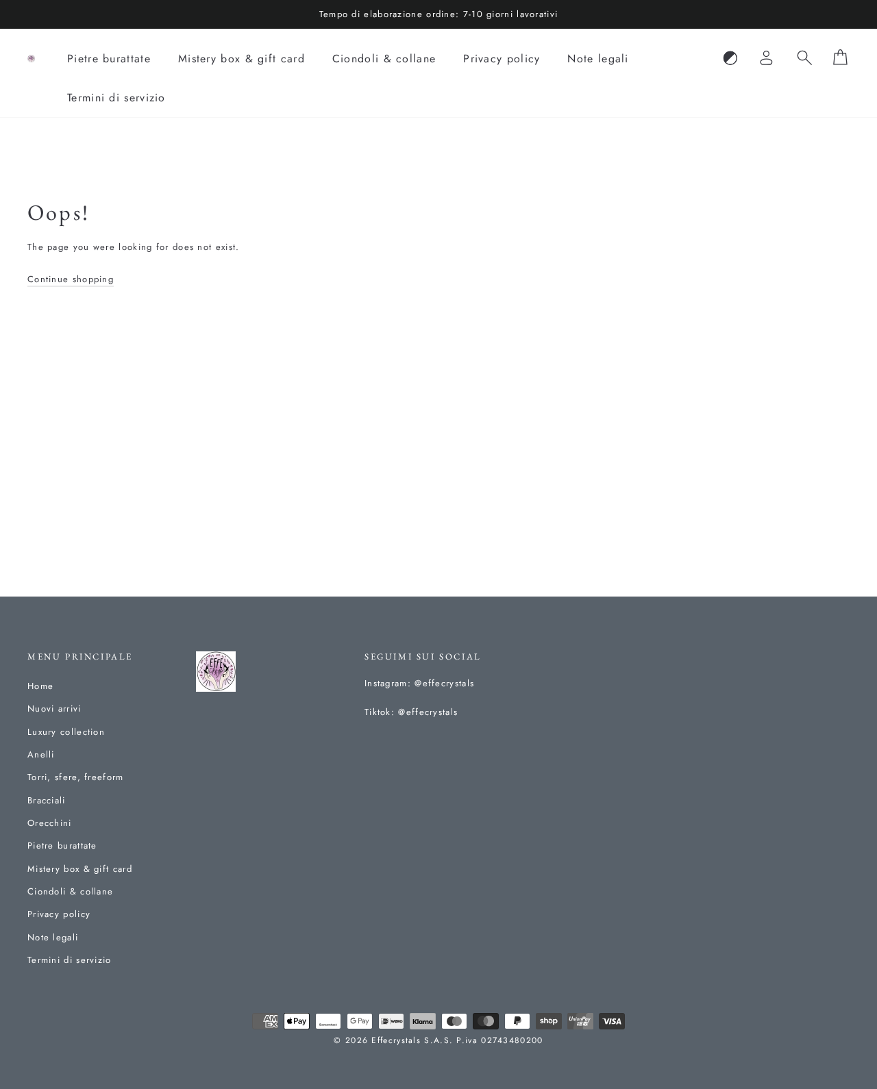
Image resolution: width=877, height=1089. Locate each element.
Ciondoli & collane (384, 58)
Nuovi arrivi (54, 708)
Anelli (41, 754)
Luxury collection (66, 731)
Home (40, 685)
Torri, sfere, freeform (75, 777)
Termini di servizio (116, 97)
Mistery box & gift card (241, 58)
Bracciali (46, 800)
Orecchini (49, 822)
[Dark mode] (730, 59)
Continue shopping (70, 279)
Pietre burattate (109, 58)
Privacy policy (501, 58)
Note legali (597, 58)
